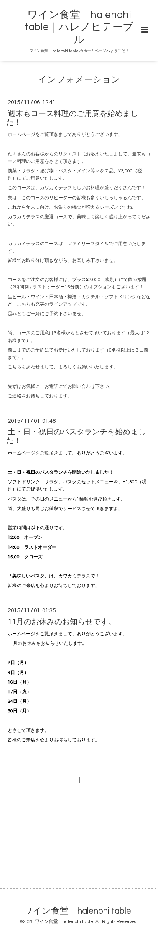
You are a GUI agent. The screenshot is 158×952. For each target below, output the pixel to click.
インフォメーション (79, 79)
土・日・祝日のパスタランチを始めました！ (76, 436)
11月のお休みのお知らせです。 (62, 621)
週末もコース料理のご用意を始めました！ (72, 118)
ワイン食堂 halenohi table (77, 910)
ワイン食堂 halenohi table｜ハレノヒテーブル (79, 27)
